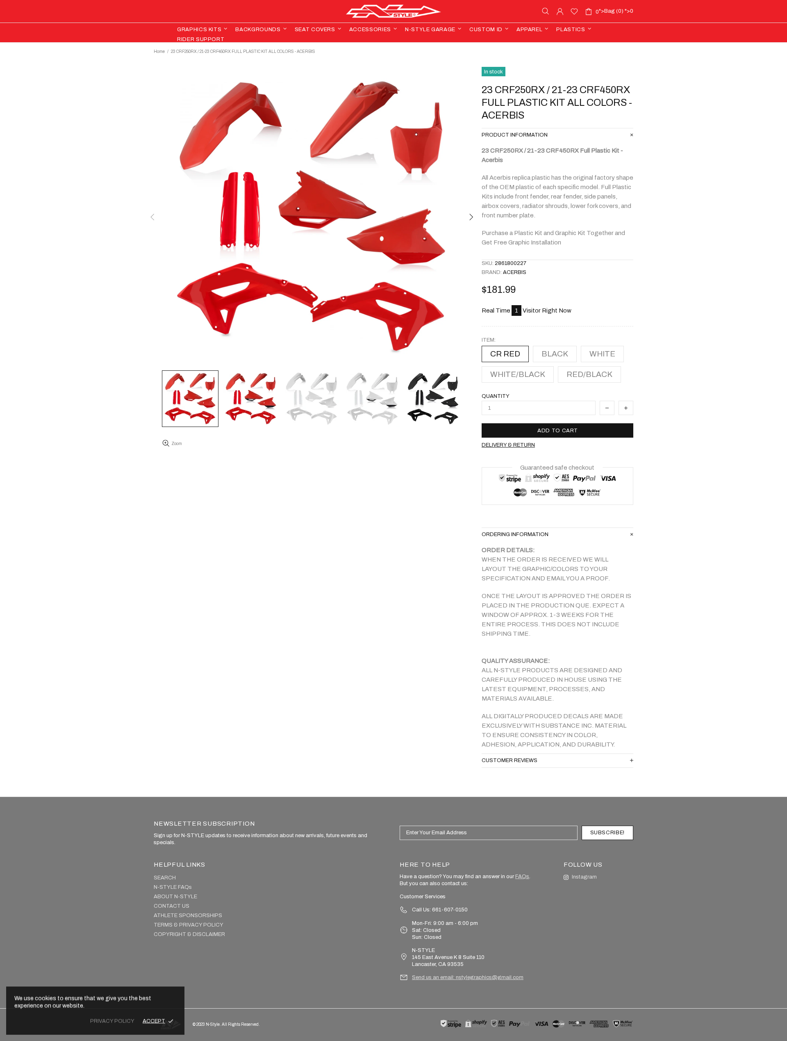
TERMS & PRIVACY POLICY (188, 925)
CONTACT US (171, 906)
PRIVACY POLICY (112, 1021)
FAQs (522, 876)
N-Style (393, 11)
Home (159, 51)
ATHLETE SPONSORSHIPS (188, 915)
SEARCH (165, 878)
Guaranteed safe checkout (557, 467)
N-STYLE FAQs (173, 887)
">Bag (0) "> (614, 11)
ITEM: (489, 340)
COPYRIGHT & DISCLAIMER (189, 934)
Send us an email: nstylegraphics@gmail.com (467, 977)
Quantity (496, 396)
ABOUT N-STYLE (175, 896)
